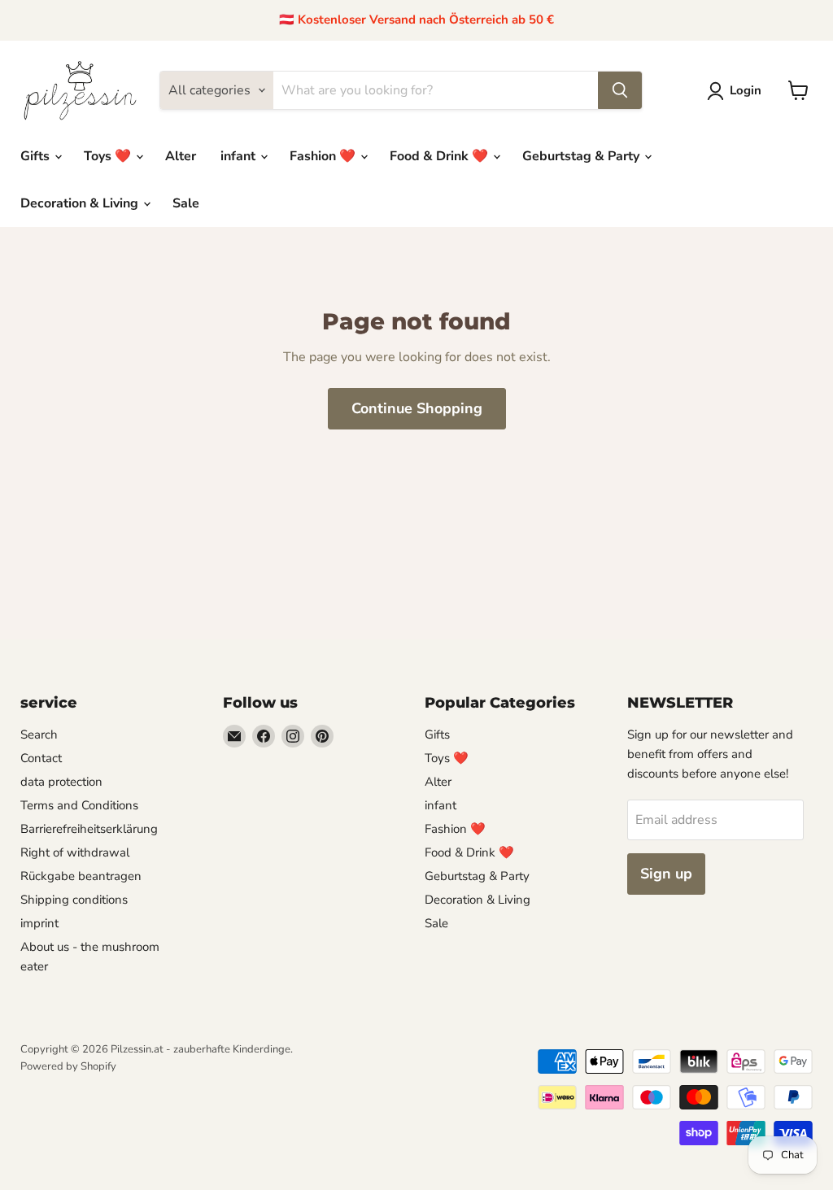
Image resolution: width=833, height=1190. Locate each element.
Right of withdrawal (74, 852)
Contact (41, 758)
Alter (180, 156)
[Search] (620, 90)
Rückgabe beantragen (81, 876)
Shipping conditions (74, 899)
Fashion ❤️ (324, 156)
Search (39, 734)
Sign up (666, 873)
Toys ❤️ (109, 156)
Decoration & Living (81, 203)
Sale (185, 203)
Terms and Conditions (79, 805)
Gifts (36, 156)
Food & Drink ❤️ (440, 156)
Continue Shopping (416, 408)
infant (239, 156)
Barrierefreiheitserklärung (89, 829)
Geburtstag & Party (582, 156)
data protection (61, 782)
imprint (39, 923)
